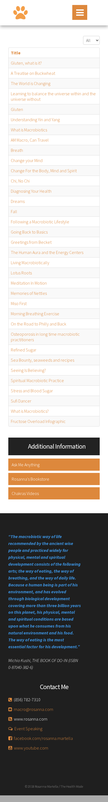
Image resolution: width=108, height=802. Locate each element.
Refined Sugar (23, 350)
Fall (14, 211)
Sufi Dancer (21, 401)
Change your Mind (27, 160)
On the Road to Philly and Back (38, 324)
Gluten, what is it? (26, 63)
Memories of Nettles (29, 293)
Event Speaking (28, 728)
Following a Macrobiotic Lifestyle (40, 221)
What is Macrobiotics (29, 130)
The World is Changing (30, 83)
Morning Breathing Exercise (35, 313)
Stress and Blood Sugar (32, 390)
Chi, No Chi (20, 181)
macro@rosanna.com (33, 709)
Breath (17, 150)
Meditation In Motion (29, 283)
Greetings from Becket (31, 242)
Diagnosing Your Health (31, 191)
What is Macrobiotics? (30, 411)
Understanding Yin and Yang (35, 119)
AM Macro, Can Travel (30, 140)
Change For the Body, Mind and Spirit (44, 170)
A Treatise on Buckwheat (33, 73)
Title (15, 52)
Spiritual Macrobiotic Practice (37, 380)
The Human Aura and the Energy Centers (47, 252)
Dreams (18, 201)
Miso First (19, 303)
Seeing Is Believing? (28, 370)
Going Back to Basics (29, 232)
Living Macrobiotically (30, 262)
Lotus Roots (21, 273)
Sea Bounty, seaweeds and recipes (42, 360)
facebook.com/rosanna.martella (43, 738)
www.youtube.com (31, 748)
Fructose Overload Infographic (38, 421)
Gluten (17, 109)
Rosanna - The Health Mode (20, 12)
